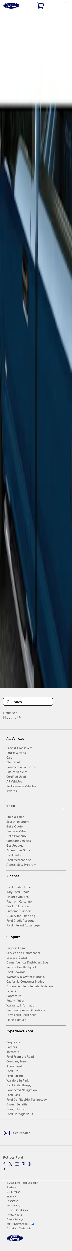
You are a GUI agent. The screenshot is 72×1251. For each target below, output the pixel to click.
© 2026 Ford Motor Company (22, 1183)
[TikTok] (4, 1168)
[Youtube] (17, 1164)
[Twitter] (10, 1164)
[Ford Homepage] (15, 1240)
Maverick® (12, 717)
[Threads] (29, 1164)
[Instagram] (23, 1164)
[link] (11, 1187)
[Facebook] (4, 1164)
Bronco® (10, 713)
